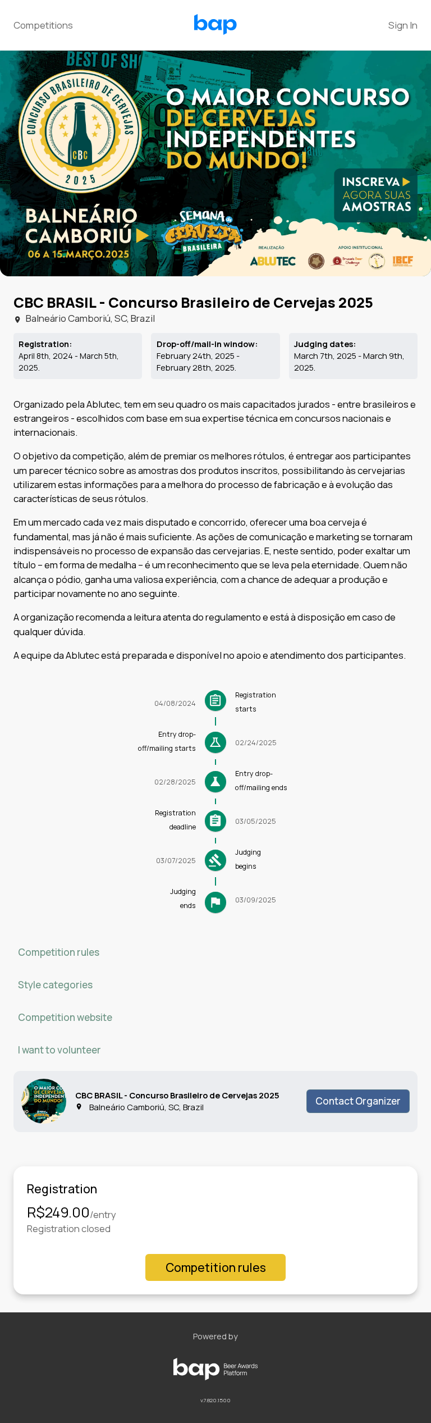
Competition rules (58, 952)
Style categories (55, 984)
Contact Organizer (358, 1100)
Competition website (65, 1017)
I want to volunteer (59, 1049)
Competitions (43, 25)
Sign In (403, 25)
